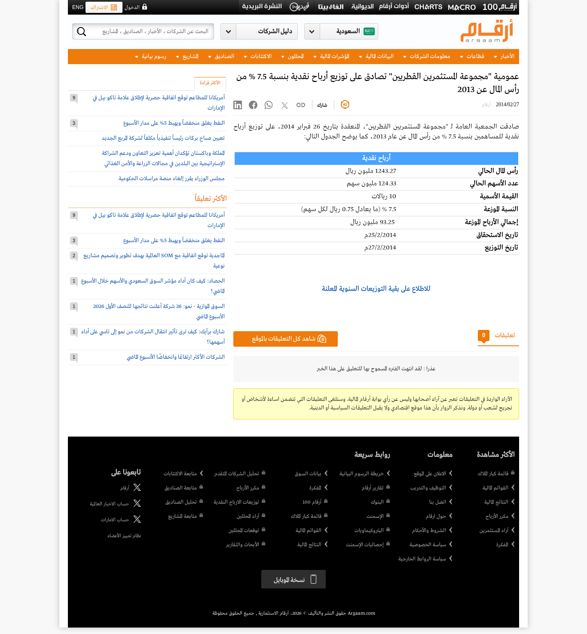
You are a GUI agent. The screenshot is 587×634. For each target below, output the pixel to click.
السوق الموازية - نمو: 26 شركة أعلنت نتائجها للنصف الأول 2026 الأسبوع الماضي (159, 311)
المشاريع (190, 56)
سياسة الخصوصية (428, 545)
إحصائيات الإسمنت (365, 545)
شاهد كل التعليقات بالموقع (283, 339)
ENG (77, 7)
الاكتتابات (260, 56)
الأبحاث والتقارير (242, 545)
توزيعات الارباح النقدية (236, 502)
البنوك (377, 502)
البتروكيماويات (369, 530)
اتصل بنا (437, 502)
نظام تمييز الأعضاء (124, 536)
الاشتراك (99, 7)
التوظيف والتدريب (428, 488)
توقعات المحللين (244, 530)
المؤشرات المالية (334, 56)
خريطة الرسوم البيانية (361, 474)
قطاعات (474, 56)
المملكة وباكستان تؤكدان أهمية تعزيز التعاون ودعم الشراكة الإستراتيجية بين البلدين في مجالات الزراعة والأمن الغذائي (163, 158)
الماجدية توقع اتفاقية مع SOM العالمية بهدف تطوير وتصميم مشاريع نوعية (154, 261)
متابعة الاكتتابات (180, 474)
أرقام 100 (312, 502)
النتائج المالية (496, 502)
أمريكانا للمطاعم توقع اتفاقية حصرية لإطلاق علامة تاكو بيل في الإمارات (159, 103)
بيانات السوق (308, 474)
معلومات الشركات (429, 56)
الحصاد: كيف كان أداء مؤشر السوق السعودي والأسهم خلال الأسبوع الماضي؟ (153, 286)
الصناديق (224, 56)
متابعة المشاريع (182, 516)
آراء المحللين (248, 516)
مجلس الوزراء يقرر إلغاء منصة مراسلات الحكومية (172, 178)
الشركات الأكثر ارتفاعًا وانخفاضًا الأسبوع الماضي (176, 357)
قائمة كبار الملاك (493, 474)
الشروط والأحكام (429, 530)
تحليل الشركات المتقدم (236, 474)
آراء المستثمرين (494, 530)
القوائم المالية (495, 488)
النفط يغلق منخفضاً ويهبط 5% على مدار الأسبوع (174, 123)
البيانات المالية (379, 56)
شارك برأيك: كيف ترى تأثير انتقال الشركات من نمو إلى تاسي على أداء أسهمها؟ (153, 337)
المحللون (295, 56)
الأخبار (506, 56)
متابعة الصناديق (181, 488)
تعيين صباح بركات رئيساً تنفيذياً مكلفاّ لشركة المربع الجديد (163, 138)
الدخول (132, 7)
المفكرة (502, 545)
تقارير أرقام (373, 488)
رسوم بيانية (153, 56)
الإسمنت (375, 516)
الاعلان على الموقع (430, 474)
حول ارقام (436, 516)
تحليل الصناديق (181, 502)
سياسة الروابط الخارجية (422, 559)
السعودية (348, 31)
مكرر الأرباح (497, 516)
